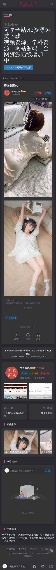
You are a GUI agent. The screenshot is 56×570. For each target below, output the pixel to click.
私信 (49, 92)
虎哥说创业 (9, 540)
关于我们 (45, 548)
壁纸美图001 (12, 86)
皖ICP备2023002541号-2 (24, 553)
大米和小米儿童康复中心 (30, 534)
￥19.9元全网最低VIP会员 (18, 67)
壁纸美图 (14, 78)
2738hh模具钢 (9, 534)
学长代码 (15, 91)
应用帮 (12, 537)
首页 (6, 78)
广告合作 (34, 548)
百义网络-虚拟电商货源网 (42, 537)
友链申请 (11, 548)
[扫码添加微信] (51, 550)
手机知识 (22, 537)
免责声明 (22, 548)
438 (25, 373)
